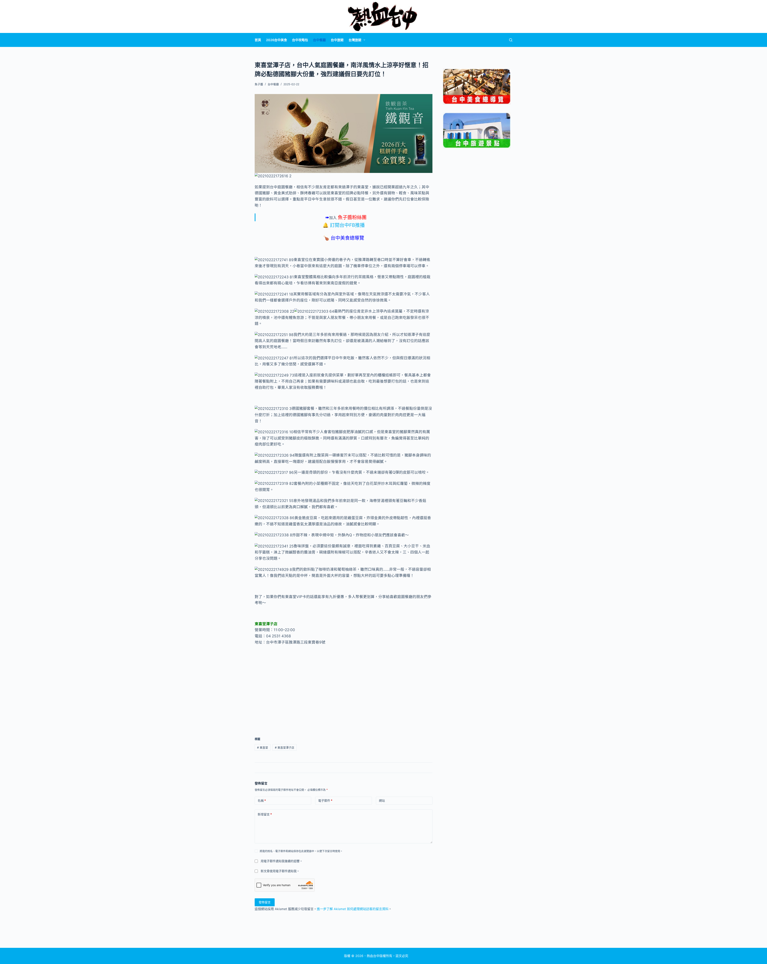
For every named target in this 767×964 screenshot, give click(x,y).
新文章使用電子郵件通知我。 (280, 871)
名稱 (262, 800)
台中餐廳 (319, 40)
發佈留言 (265, 902)
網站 (382, 800)
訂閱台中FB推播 (347, 225)
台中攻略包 (300, 40)
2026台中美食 (276, 40)
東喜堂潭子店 (284, 747)
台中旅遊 (337, 40)
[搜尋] (510, 40)
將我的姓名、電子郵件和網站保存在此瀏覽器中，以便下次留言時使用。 (301, 851)
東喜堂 (262, 747)
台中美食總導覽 (347, 238)
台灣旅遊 (355, 40)
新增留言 (265, 814)
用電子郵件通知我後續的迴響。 (282, 861)
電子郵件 (325, 800)
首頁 (258, 40)
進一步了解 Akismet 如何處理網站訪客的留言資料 (352, 909)
